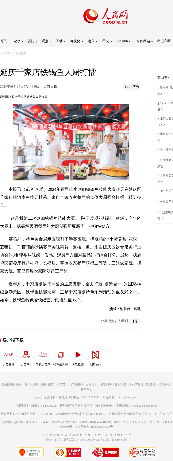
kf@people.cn (48, 405)
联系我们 (86, 389)
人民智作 (95, 364)
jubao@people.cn (128, 397)
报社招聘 (48, 384)
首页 (3, 41)
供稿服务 (106, 384)
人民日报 (9, 364)
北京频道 (20, 53)
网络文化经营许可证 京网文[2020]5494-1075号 (81, 422)
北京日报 (50, 86)
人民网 (5, 53)
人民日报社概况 (11, 384)
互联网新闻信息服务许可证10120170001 (26, 413)
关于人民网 (31, 384)
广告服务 (77, 384)
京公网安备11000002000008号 (93, 426)
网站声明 (135, 384)
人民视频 (78, 364)
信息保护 (164, 384)
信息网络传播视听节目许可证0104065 (24, 422)
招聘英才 (62, 384)
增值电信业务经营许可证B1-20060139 (80, 413)
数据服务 (121, 384)
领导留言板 (60, 364)
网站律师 (150, 384)
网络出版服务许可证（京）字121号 (137, 422)
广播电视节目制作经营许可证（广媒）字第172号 (141, 413)
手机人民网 (43, 364)
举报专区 (164, 41)
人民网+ (26, 364)
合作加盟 (91, 384)
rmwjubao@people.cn (144, 405)
